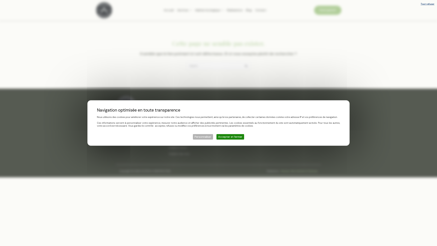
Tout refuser (427, 4)
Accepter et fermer (230, 137)
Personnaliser (203, 137)
